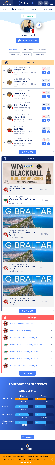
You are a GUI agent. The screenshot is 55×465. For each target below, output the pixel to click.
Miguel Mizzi (21, 69)
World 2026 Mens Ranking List (21, 323)
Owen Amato (20, 93)
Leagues (34, 9)
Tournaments (18, 9)
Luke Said (20, 117)
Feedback (28, 437)
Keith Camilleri (21, 105)
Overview (13, 49)
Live (5, 9)
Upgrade (48, 9)
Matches (42, 49)
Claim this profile (28, 40)
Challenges (39, 54)
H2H (44, 73)
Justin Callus (21, 81)
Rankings (15, 54)
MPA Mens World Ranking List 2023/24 (25, 358)
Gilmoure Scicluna (23, 140)
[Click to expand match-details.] (48, 72)
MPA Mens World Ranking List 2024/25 (25, 351)
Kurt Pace (18, 128)
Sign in (27, 3)
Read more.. (26, 462)
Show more (27, 152)
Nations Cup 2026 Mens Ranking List (24, 337)
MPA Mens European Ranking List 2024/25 (26, 344)
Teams (26, 54)
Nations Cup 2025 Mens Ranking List (24, 365)
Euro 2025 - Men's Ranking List (22, 330)
